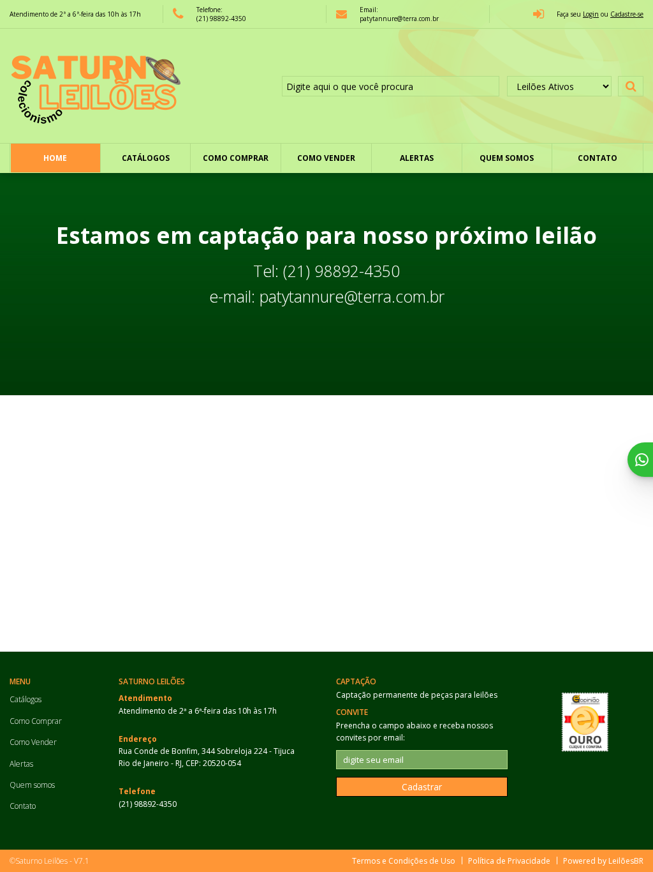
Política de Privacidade (509, 860)
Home (55, 158)
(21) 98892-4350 (221, 18)
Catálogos (146, 158)
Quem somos (507, 158)
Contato (597, 158)
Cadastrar (422, 787)
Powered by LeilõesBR (603, 860)
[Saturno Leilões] (96, 86)
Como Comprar (235, 158)
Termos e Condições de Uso (403, 860)
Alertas (417, 158)
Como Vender (326, 158)
